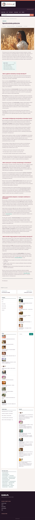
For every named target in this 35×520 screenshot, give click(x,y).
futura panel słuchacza (5, 478)
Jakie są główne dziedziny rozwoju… (9, 64)
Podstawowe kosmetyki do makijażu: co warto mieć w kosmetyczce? (26, 425)
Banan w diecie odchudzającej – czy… (7, 419)
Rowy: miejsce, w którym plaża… (7, 415)
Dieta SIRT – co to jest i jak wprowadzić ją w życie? (8, 398)
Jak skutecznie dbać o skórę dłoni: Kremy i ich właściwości (9, 356)
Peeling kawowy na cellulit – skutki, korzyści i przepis (8, 369)
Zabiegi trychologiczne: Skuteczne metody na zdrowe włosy (26, 452)
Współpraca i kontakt (30, 9)
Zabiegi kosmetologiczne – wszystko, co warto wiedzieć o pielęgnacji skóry (9, 362)
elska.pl (5, 495)
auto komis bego (11, 475)
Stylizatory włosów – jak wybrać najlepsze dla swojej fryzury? (8, 404)
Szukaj (32, 14)
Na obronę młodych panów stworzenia (7, 344)
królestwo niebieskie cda (5, 481)
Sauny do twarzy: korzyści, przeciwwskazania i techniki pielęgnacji (26, 415)
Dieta (7, 12)
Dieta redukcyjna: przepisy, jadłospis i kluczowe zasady (7, 392)
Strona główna (3, 18)
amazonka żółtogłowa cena (5, 474)
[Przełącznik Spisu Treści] (14, 63)
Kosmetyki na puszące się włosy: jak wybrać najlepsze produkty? (25, 303)
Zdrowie (23, 12)
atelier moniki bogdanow (5, 475)
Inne (20, 12)
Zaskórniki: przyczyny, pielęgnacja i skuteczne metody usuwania (26, 442)
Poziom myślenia (4, 374)
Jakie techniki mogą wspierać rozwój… (9, 69)
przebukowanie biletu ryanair (6, 485)
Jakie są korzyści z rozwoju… (8, 66)
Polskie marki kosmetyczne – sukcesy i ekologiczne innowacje (24, 316)
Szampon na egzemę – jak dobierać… (7, 413)
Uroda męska (16, 12)
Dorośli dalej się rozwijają (6, 292)
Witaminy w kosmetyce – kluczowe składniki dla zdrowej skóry (8, 350)
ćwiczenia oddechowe (18, 257)
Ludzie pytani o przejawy (28, 292)
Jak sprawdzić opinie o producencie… (7, 417)
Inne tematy (11, 12)
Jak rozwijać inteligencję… (8, 65)
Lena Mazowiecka (20, 26)
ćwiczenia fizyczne (9, 213)
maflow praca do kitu (4, 482)
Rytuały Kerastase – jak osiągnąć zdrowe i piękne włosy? (25, 328)
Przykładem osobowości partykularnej (7, 379)
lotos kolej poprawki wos (12, 481)
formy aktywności (27, 273)
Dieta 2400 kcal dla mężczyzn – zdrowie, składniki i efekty (8, 385)
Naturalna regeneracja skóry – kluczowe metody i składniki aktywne (25, 434)
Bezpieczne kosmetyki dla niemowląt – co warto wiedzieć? (25, 322)
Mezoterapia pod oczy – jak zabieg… (7, 411)
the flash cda (12, 485)
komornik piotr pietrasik (12, 478)
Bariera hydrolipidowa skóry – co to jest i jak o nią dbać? (26, 310)
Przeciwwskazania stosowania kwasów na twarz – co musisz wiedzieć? (25, 462)
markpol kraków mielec (11, 482)
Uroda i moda (3, 12)
